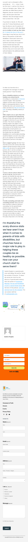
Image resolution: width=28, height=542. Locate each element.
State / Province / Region (8, 470)
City (3, 464)
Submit (7, 528)
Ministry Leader (8, 491)
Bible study (6, 148)
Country (4, 477)
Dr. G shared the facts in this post (13, 32)
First (4, 425)
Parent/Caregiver (8, 496)
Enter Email (5, 444)
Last (4, 431)
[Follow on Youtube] (9, 414)
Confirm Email (6, 451)
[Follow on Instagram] (7, 414)
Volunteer (6, 494)
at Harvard (21, 99)
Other (5, 498)
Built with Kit (14, 371)
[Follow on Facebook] (4, 414)
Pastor (6, 489)
